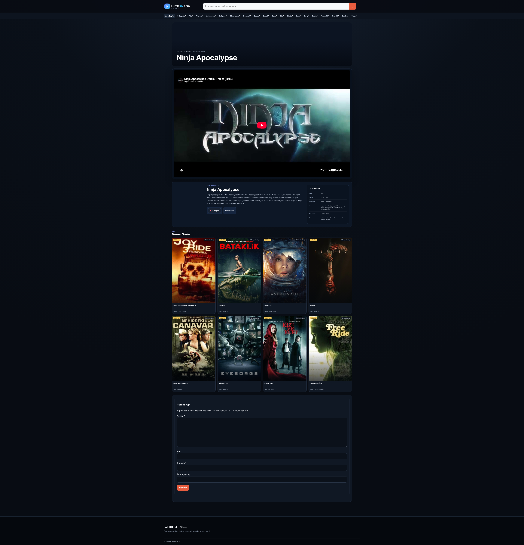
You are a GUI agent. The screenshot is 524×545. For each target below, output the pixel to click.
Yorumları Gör (229, 210)
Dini (281, 16)
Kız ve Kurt (268, 383)
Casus (256, 16)
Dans (274, 16)
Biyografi (246, 16)
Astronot (268, 305)
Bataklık (222, 305)
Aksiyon (199, 16)
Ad (179, 451)
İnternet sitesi (183, 474)
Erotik (314, 16)
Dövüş (289, 16)
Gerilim (345, 16)
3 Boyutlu (181, 16)
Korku (323, 219)
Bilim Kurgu (234, 16)
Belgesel (222, 16)
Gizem (353, 16)
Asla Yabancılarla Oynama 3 (184, 305)
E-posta (181, 463)
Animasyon (210, 16)
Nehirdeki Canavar (180, 383)
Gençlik (335, 16)
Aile (190, 16)
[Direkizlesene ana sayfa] (181, 6)
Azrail (312, 305)
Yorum (181, 416)
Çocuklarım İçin (316, 383)
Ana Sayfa (169, 16)
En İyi (306, 16)
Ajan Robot (223, 383)
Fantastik (324, 16)
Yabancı (327, 219)
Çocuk (265, 16)
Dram (298, 16)
